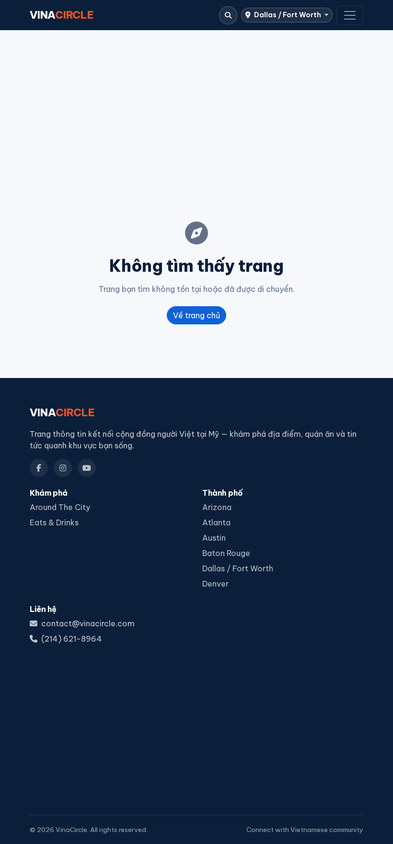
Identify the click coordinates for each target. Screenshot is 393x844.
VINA (62, 15)
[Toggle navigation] (349, 15)
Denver (215, 584)
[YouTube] (87, 468)
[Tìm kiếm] (228, 15)
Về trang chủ (196, 315)
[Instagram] (63, 468)
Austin (214, 538)
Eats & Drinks (54, 522)
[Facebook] (39, 468)
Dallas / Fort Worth (288, 15)
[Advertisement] (196, 111)
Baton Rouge (226, 553)
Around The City (60, 507)
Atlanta (216, 522)
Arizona (216, 507)
